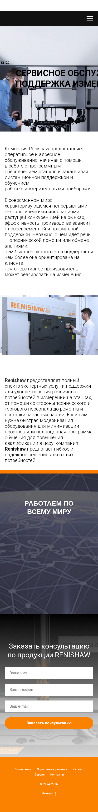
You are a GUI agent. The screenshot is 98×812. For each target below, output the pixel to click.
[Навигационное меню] (90, 18)
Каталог (78, 769)
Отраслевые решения (52, 769)
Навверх (48, 793)
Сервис (39, 774)
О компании (23, 769)
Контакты (57, 774)
